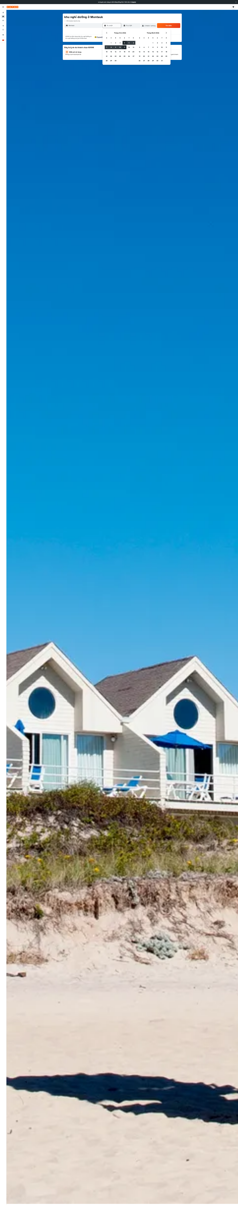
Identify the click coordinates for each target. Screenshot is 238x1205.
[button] (236, 2)
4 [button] (124, 43)
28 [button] (106, 61)
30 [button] (115, 61)
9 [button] (115, 47)
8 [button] (111, 47)
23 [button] (115, 56)
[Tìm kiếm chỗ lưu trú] (3, 16)
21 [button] (106, 56)
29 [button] (111, 61)
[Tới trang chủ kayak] (12, 7)
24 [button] (120, 56)
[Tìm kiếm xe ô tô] (3, 20)
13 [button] (133, 47)
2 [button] (115, 43)
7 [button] (106, 47)
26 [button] (129, 56)
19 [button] (129, 52)
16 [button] (115, 52)
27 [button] (133, 56)
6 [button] (133, 43)
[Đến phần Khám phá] (3, 26)
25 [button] (124, 56)
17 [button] (120, 52)
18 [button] (124, 52)
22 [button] (111, 56)
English (134, 2)
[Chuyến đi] (3, 35)
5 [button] (139, 47)
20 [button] (133, 52)
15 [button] (111, 52)
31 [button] (162, 61)
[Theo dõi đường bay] (3, 29)
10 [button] (120, 47)
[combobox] (85, 25)
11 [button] (124, 47)
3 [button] (161, 43)
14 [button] (106, 52)
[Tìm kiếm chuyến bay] (3, 12)
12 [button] (129, 47)
